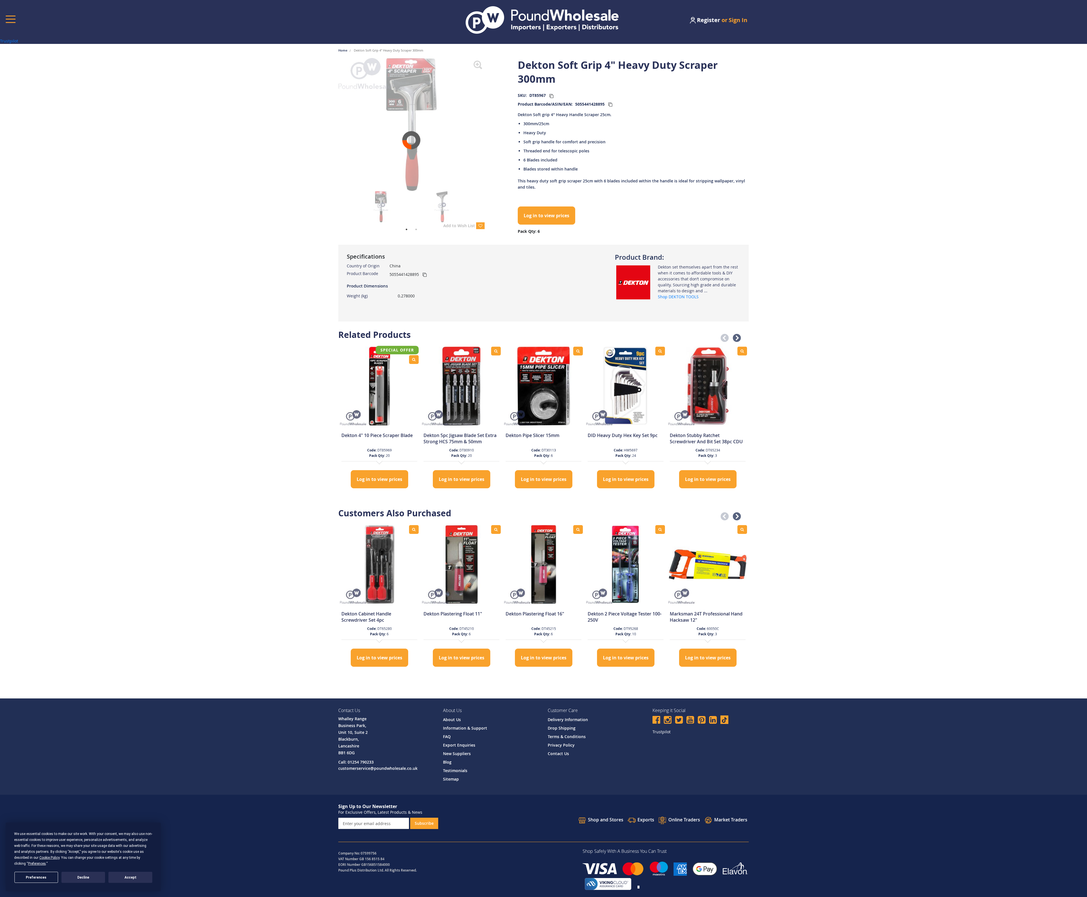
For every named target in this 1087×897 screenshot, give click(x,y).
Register (708, 20)
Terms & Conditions (567, 736)
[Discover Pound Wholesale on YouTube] (690, 720)
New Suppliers (457, 753)
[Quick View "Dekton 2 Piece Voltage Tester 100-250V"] (660, 529)
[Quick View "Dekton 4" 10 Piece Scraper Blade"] (414, 359)
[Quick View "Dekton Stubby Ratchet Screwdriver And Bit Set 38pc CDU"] (742, 351)
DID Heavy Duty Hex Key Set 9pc (623, 435)
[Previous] (334, 124)
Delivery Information (568, 719)
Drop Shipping (561, 728)
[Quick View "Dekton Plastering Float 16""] (578, 529)
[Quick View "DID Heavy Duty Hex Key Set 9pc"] (660, 351)
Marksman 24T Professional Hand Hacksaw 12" (706, 617)
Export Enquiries (459, 745)
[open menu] (11, 19)
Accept (130, 877)
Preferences (36, 877)
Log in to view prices (546, 215)
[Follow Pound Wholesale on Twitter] (679, 720)
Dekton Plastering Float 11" (452, 614)
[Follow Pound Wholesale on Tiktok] (724, 719)
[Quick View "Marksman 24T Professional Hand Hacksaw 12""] (742, 529)
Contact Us (558, 753)
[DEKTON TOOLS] (633, 282)
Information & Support (465, 728)
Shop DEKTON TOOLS (678, 296)
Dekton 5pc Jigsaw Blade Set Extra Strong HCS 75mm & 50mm (460, 438)
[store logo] (542, 20)
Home (343, 50)
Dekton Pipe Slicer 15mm (532, 435)
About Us (452, 719)
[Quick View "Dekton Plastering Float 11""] (496, 529)
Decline (83, 877)
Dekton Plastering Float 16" (535, 614)
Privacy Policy (561, 745)
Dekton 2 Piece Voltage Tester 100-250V (625, 617)
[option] (379, 418)
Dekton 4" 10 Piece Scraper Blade (377, 435)
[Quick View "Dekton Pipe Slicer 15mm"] (578, 351)
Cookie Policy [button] (49, 858)
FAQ (447, 736)
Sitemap (451, 779)
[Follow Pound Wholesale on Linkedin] (713, 720)
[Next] (489, 124)
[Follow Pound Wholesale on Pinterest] (701, 720)
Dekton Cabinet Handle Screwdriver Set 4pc (366, 617)
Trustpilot (9, 41)
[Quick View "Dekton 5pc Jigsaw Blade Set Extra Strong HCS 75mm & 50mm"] (496, 351)
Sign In (738, 20)
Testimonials (455, 770)
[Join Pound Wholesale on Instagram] (667, 720)
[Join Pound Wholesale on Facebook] (656, 720)
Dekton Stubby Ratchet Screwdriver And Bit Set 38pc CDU (706, 438)
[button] (723, 336)
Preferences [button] (37, 864)
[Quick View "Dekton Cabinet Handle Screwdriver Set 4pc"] (414, 529)
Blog (447, 762)
